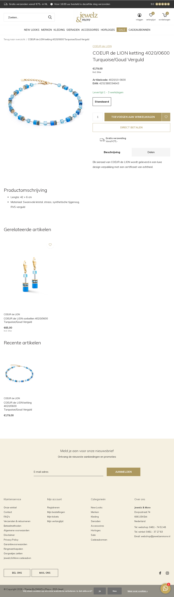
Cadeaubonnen (139, 29)
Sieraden (73, 29)
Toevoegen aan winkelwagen (133, 117)
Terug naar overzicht (14, 39)
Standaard (102, 101)
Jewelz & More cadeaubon (17, 558)
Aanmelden (123, 471)
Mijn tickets (53, 516)
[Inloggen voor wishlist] (166, 117)
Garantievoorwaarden (15, 544)
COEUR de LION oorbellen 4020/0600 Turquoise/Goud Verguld (26, 320)
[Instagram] (167, 573)
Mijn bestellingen (56, 512)
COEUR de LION (102, 46)
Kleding (59, 29)
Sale (121, 29)
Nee (115, 591)
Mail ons (44, 572)
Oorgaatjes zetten (13, 553)
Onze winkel (10, 507)
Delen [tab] (151, 152)
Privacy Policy (11, 539)
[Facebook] (160, 573)
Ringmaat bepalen (13, 548)
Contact (8, 512)
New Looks (31, 29)
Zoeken (50, 17)
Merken (46, 29)
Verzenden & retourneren (17, 521)
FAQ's (7, 516)
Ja (100, 591)
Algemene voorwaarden (16, 530)
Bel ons (17, 572)
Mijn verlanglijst (55, 521)
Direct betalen (131, 127)
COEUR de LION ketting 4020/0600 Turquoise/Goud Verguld (18, 406)
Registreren (53, 507)
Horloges (108, 29)
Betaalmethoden (12, 525)
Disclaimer (9, 535)
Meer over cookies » (138, 591)
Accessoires (90, 29)
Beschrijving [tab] (112, 152)
